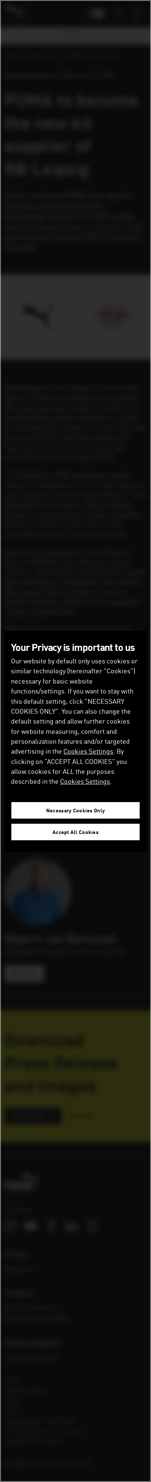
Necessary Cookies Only (75, 810)
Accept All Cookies (75, 832)
